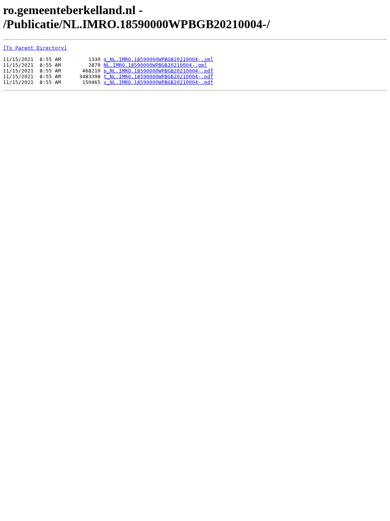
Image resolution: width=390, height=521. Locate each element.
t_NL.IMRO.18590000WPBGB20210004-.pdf (158, 76)
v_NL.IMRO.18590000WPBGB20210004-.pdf (158, 82)
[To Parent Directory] (35, 48)
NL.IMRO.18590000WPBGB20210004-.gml (155, 65)
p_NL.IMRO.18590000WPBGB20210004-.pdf (158, 71)
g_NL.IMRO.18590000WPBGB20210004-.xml (158, 59)
